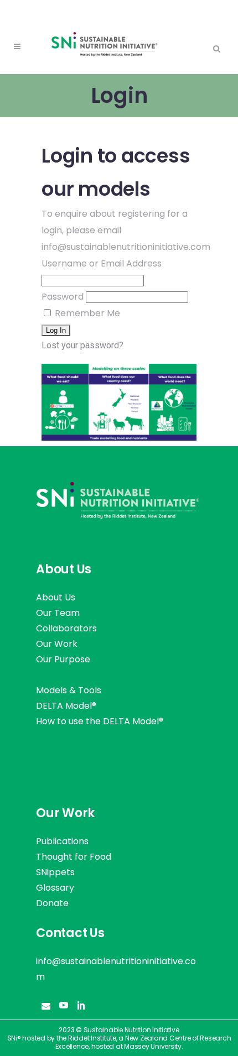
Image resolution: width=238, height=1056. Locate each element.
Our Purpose (63, 659)
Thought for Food (73, 856)
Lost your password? (82, 345)
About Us (55, 597)
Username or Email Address (102, 263)
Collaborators (66, 628)
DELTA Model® (66, 705)
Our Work (56, 643)
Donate (52, 903)
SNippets (55, 872)
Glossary (55, 887)
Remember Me (86, 313)
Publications (62, 841)
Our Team (58, 613)
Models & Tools (68, 690)
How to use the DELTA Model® (99, 721)
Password (63, 296)
